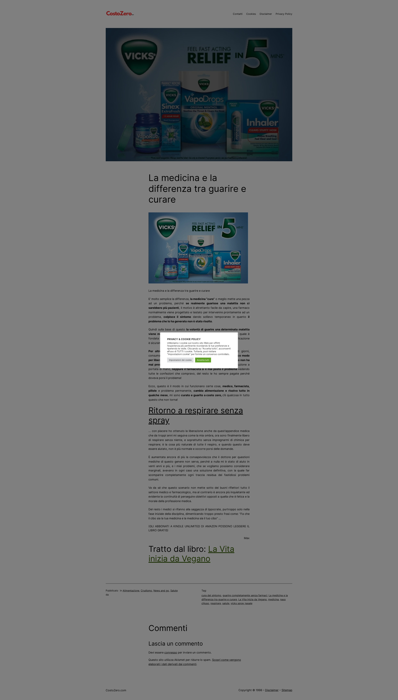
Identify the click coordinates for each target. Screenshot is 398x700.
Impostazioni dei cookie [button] (180, 360)
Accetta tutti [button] (203, 360)
